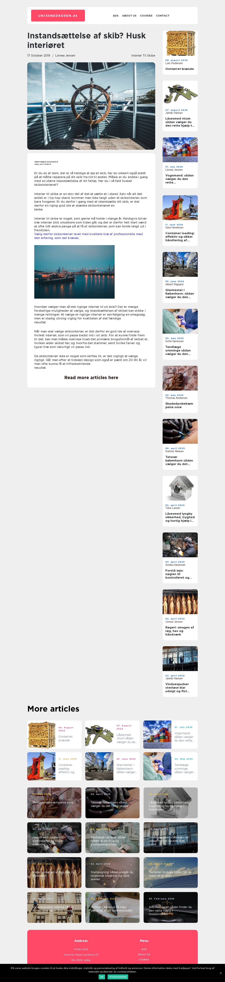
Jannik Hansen (174, 113)
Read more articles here (91, 377)
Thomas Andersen (176, 398)
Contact (162, 15)
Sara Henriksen (174, 227)
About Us (129, 15)
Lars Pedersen (174, 63)
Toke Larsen (172, 508)
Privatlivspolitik (117, 976)
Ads (116, 15)
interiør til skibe (143, 55)
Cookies (146, 15)
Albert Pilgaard (174, 284)
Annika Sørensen (175, 565)
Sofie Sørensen (174, 341)
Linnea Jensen (65, 55)
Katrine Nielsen (174, 451)
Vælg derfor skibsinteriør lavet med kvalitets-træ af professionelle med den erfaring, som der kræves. (88, 236)
